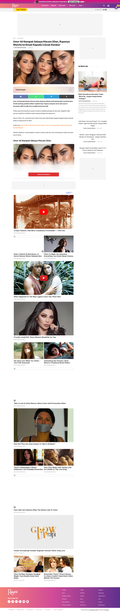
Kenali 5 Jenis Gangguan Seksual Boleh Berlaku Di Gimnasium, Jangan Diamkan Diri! (92, 137)
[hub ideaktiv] (108, 5)
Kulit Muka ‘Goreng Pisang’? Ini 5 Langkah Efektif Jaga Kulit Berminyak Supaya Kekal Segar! (93, 123)
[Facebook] (96, 10)
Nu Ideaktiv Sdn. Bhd (93, 609)
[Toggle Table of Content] (70, 89)
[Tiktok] (102, 10)
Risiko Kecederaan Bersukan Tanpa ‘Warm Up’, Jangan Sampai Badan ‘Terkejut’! (90, 96)
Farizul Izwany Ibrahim (84, 101)
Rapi (14, 38)
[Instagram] (98, 10)
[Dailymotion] (106, 10)
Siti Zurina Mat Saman (20, 47)
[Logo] (15, 6)
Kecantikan (20, 38)
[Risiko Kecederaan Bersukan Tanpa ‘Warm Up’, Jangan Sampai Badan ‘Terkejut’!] (92, 81)
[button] (104, 6)
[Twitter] (100, 10)
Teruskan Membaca (43, 174)
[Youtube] (104, 10)
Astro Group (106, 609)
